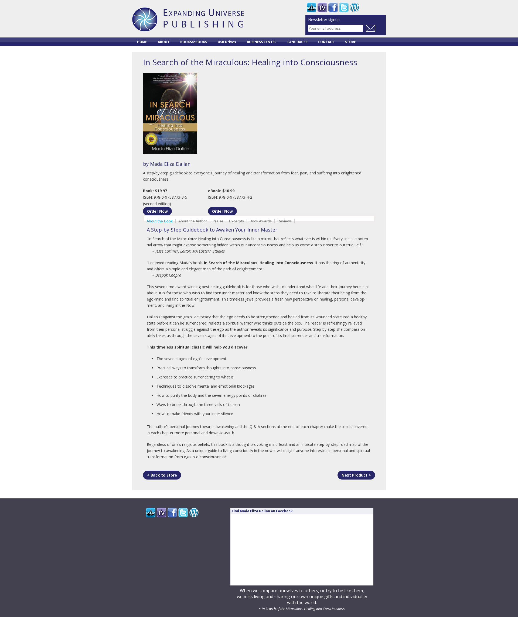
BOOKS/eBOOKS (193, 42)
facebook (333, 7)
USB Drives (227, 42)
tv (322, 7)
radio (311, 7)
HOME (142, 42)
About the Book (159, 221)
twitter (344, 7)
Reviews (284, 221)
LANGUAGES (297, 42)
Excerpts (236, 221)
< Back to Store (162, 475)
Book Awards (261, 221)
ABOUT (163, 42)
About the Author (192, 221)
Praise (218, 221)
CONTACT (326, 42)
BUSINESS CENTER (262, 42)
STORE (350, 42)
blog (354, 7)
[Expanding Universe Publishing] (188, 28)
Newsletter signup (324, 20)
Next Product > (356, 475)
